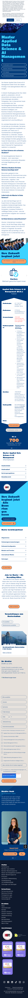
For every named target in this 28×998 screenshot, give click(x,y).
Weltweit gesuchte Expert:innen (14, 281)
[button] (14, 606)
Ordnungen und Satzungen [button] (8, 884)
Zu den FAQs (6, 567)
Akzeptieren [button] (10, 20)
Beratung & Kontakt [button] (6, 893)
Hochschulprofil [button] (5, 899)
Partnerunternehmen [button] (7, 891)
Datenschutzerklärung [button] (17, 987)
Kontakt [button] (3, 917)
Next (26, 275)
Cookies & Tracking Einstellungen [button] (15, 989)
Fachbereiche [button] (5, 867)
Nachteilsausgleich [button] (6, 921)
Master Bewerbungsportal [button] (8, 874)
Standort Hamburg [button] (6, 913)
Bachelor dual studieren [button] (8, 869)
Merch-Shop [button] (4, 923)
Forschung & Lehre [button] (6, 897)
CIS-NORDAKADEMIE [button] (7, 882)
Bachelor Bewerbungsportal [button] (9, 871)
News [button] (3, 906)
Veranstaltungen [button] (6, 907)
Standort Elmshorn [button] (6, 911)
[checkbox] (14, 746)
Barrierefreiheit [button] (5, 919)
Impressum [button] (7, 987)
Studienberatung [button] (6, 880)
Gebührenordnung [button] (6, 915)
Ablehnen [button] (18, 20)
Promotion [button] (4, 876)
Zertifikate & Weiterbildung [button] (9, 878)
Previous (1, 275)
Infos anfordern (14, 425)
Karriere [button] (3, 909)
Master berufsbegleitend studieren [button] (11, 872)
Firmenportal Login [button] (6, 895)
